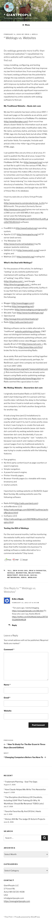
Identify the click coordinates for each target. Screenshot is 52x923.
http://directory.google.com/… (17, 284)
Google (11, 573)
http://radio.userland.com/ (21, 322)
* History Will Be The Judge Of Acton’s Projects (24, 819)
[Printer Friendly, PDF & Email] (16, 559)
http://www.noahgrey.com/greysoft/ (31, 309)
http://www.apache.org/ (27, 234)
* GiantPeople (18, 15)
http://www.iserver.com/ (15, 209)
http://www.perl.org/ (33, 162)
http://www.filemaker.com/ (16, 121)
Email (7, 698)
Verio (24, 577)
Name (7, 685)
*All (9, 570)
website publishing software (27, 331)
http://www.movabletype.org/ (30, 313)
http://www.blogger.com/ (23, 303)
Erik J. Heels (31, 34)
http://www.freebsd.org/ (26, 228)
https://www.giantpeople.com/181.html (27, 611)
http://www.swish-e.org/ (28, 250)
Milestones (34, 573)
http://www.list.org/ (25, 257)
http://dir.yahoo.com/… (14, 281)
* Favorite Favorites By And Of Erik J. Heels (22, 811)
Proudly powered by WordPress (27, 917)
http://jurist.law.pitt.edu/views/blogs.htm (22, 378)
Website (7, 711)
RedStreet (12, 575)
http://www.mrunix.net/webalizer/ (19, 244)
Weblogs (32, 577)
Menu (27, 25)
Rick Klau (24, 575)
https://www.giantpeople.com (17, 901)
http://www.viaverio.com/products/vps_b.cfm (24, 203)
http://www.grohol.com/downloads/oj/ (21, 319)
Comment (9, 649)
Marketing (21, 573)
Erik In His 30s (20, 570)
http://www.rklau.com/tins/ (30, 347)
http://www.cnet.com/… (32, 344)
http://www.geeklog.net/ (23, 306)
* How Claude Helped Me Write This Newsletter (25, 789)
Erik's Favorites (37, 570)
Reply (14, 625)
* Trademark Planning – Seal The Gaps (20, 782)
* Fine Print (8, 917)
